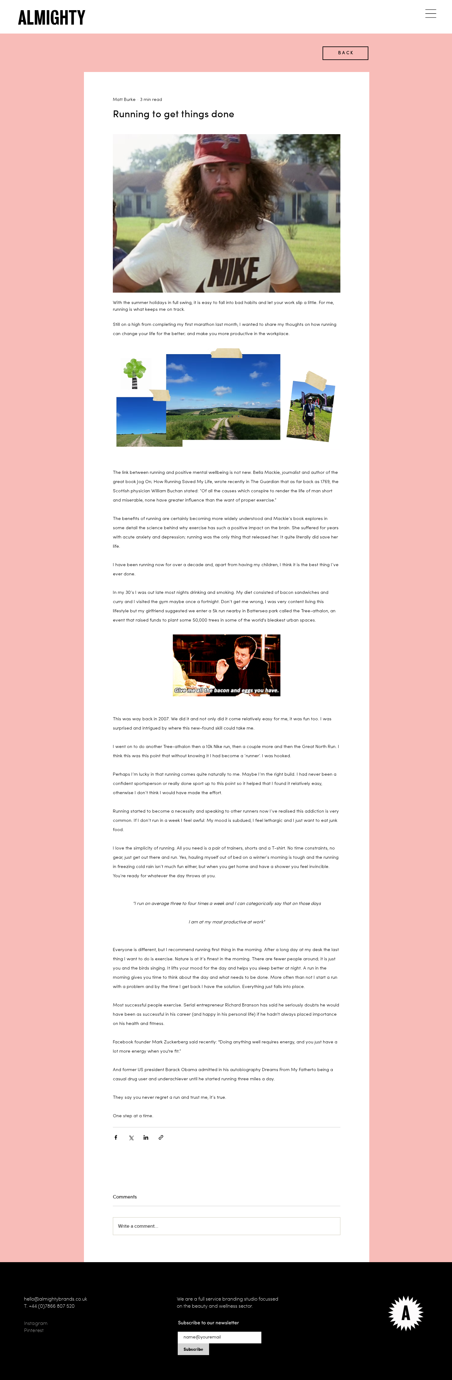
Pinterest (34, 1330)
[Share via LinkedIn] (146, 1137)
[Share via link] (161, 1137)
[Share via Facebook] (116, 1137)
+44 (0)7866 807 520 (52, 1305)
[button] (430, 13)
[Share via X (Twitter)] (131, 1137)
